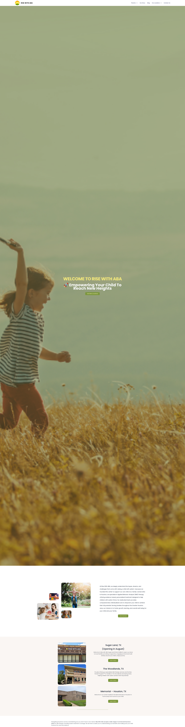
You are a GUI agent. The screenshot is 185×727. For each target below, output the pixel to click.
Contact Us (167, 3)
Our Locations (156, 3)
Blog (148, 3)
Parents (133, 3)
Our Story (142, 3)
